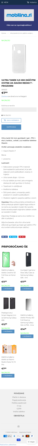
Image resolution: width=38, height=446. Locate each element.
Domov (3, 33)
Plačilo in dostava (19, 397)
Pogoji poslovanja (19, 400)
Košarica (33, 2)
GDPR (19, 409)
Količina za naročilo (8, 106)
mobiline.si (13, 432)
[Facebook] (19, 427)
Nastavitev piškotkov (8, 445)
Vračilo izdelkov (19, 412)
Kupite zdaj (11, 127)
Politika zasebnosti (19, 403)
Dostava (4, 96)
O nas (19, 406)
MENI (6, 2)
